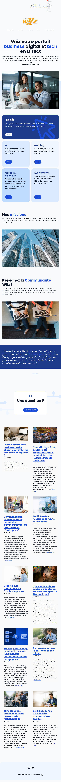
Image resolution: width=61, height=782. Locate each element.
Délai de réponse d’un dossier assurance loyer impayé (42, 715)
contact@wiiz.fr (44, 7)
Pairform (35, 373)
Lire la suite (8, 561)
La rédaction (35, 775)
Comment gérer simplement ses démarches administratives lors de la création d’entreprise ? (15, 523)
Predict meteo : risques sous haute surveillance (44, 519)
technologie (36, 354)
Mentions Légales (24, 775)
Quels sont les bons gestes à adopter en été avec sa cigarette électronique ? (45, 590)
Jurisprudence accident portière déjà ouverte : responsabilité (14, 715)
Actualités (10, 30)
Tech (38, 30)
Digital (21, 30)
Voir (8, 134)
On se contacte (30, 410)
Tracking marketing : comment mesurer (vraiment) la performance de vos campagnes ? (16, 654)
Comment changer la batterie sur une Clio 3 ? (44, 650)
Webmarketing (49, 30)
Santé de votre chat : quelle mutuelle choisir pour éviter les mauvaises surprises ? (16, 450)
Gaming (30, 30)
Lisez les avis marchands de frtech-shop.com (14, 588)
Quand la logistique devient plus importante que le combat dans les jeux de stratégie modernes (44, 454)
